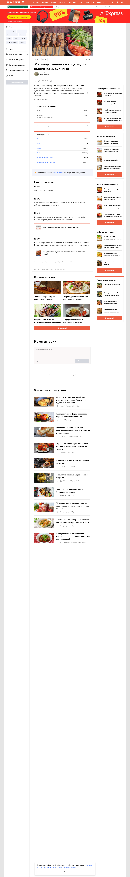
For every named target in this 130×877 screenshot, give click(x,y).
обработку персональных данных (64, 867)
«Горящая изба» (70, 406)
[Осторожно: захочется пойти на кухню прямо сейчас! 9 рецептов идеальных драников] (62, 402)
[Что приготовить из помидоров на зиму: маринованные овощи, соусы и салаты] (62, 507)
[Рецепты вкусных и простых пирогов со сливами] (62, 463)
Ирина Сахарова (45, 73)
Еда (78, 406)
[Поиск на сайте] (113, 2)
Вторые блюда (38, 262)
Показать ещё (62, 328)
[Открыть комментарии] (61, 481)
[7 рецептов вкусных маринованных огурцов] (62, 478)
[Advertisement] (109, 54)
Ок (65, 872)
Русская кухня (75, 262)
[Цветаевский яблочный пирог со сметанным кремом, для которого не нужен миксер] (62, 432)
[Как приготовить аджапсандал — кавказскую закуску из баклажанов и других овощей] (62, 538)
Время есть (58, 173)
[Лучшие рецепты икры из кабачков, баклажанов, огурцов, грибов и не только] (62, 448)
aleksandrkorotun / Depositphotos (48, 265)
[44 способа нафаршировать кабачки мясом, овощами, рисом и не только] (62, 522)
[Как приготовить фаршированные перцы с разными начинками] (62, 417)
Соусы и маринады (50, 262)
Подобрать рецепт (16, 82)
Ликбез (78, 481)
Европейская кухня (63, 262)
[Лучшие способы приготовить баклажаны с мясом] (62, 492)
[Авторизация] (122, 2)
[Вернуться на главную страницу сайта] (13, 2)
